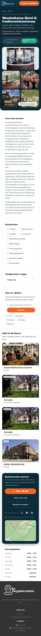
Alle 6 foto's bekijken (28, 104)
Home (4, 11)
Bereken (21, 310)
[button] (20, 529)
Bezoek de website (20, 505)
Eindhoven (10, 324)
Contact (20, 614)
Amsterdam (19, 316)
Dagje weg (11, 280)
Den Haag (21, 320)
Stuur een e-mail (20, 498)
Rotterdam (10, 320)
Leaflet (27, 540)
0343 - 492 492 (22, 491)
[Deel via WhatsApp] (22, 513)
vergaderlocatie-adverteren (20, 617)
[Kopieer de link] (32, 513)
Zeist (9, 11)
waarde (29, 202)
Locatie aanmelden (29, 3)
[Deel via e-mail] (27, 513)
